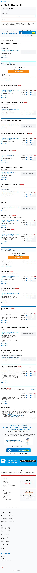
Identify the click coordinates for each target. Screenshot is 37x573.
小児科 (2, 515)
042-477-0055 (4, 114)
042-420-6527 (4, 225)
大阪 (5, 530)
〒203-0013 (10, 91)
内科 (2, 514)
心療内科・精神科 (4, 517)
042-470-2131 (4, 281)
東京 (2, 528)
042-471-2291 (4, 241)
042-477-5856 (4, 210)
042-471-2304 (4, 95)
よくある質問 (3, 556)
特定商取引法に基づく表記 (5, 562)
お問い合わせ (3, 558)
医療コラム (3, 540)
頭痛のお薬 (11, 515)
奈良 (9, 528)
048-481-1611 (4, 380)
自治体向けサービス (4, 545)
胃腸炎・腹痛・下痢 (4, 521)
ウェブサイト (4, 57)
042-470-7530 (4, 300)
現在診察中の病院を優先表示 (8, 40)
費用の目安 (25, 453)
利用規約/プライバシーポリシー (6, 560)
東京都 (9, 507)
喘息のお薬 (11, 517)
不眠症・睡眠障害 (4, 519)
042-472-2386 (4, 143)
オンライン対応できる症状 (6, 80)
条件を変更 (18, 16)
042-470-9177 (4, 160)
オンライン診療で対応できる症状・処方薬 (27, 35)
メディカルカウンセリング (5, 534)
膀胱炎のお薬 (11, 518)
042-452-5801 (4, 360)
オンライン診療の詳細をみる (18, 71)
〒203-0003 (10, 277)
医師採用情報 (3, 548)
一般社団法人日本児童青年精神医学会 (18, 415)
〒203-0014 (10, 110)
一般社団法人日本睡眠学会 (14, 416)
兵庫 (5, 531)
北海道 (2, 527)
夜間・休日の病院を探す (5, 541)
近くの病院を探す (5, 507)
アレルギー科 (3, 522)
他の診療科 (33, 389)
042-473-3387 (4, 177)
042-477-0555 (4, 343)
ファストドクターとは (4, 537)
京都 (9, 527)
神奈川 (2, 530)
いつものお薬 (11, 514)
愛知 (5, 528)
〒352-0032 (10, 312)
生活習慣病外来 (11, 519)
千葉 (5, 527)
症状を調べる (3, 538)
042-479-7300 (4, 196)
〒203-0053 (10, 139)
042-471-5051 (4, 55)
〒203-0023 (10, 358)
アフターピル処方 (12, 521)
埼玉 (2, 531)
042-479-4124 (4, 320)
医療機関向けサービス (4, 544)
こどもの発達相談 (4, 518)
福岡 (9, 530)
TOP (1, 507)
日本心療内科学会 (10, 414)
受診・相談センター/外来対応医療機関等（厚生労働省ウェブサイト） (14, 25)
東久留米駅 (12, 507)
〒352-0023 (10, 371)
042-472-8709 (4, 128)
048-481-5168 (4, 401)
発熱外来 (2, 512)
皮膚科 (10, 512)
